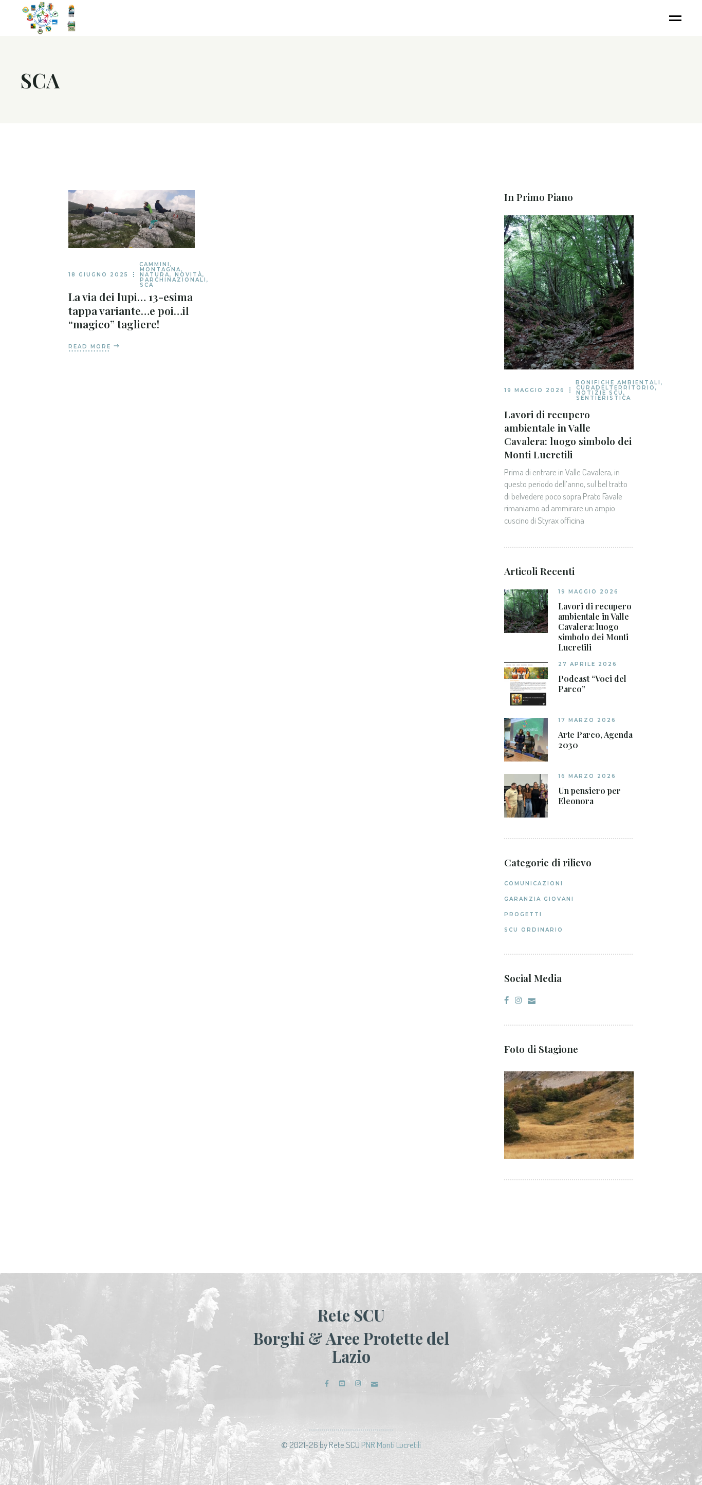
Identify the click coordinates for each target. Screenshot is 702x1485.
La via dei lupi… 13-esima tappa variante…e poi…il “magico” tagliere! (130, 310)
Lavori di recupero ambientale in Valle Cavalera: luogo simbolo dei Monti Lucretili (568, 434)
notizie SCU (599, 392)
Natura (155, 274)
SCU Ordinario (533, 929)
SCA (147, 285)
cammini (154, 264)
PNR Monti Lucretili (391, 1444)
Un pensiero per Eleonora (589, 796)
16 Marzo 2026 (587, 776)
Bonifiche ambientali (618, 382)
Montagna (160, 269)
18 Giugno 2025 (98, 274)
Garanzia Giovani (539, 899)
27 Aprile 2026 (587, 664)
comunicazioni (533, 883)
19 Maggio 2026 (534, 390)
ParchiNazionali (173, 279)
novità (188, 274)
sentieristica (603, 398)
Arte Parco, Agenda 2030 (595, 740)
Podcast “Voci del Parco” (592, 684)
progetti (523, 914)
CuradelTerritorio (615, 387)
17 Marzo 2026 (587, 720)
